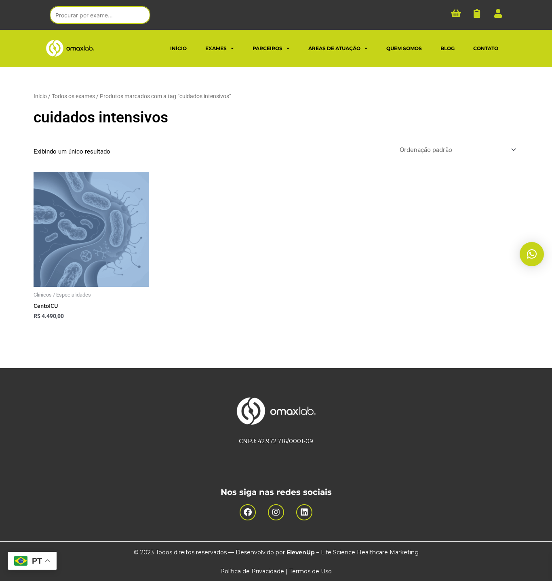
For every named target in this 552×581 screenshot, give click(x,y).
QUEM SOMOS (404, 48)
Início (40, 96)
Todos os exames (73, 96)
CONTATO (485, 48)
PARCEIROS (267, 48)
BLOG (447, 48)
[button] (532, 254)
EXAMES (216, 48)
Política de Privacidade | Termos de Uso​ (276, 571)
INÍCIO (178, 48)
